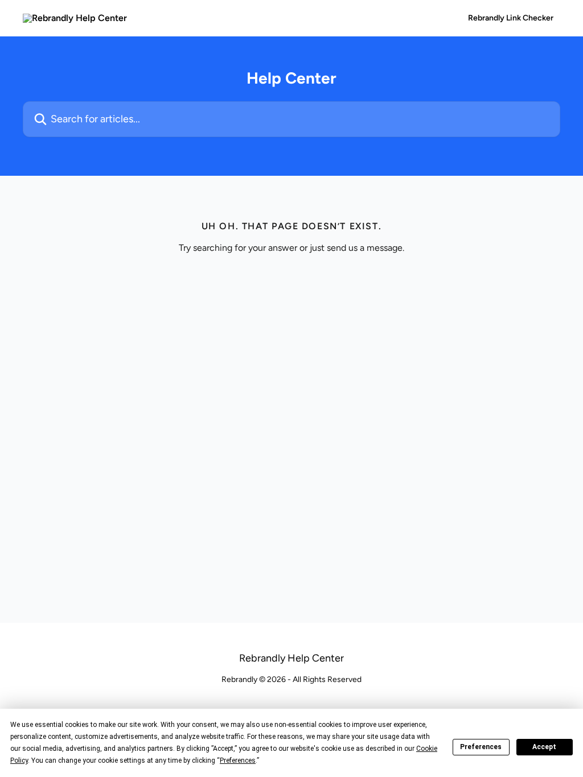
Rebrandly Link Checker (510, 18)
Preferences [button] (238, 760)
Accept (544, 747)
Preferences (481, 747)
